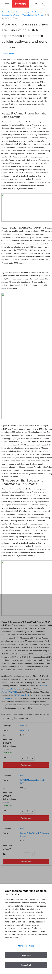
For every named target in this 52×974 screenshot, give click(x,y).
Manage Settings (26, 945)
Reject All (26, 955)
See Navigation (7, 53)
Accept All (26, 965)
